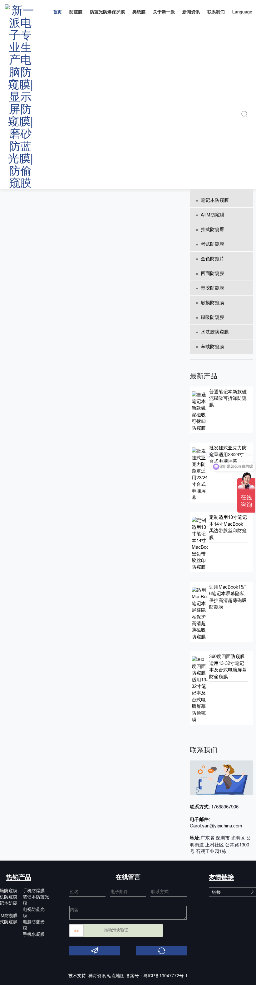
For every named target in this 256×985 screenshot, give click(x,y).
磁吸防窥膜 (212, 317)
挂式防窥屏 (212, 229)
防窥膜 (75, 11)
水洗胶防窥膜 (215, 331)
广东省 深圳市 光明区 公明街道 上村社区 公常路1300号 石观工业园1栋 (220, 844)
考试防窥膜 (212, 244)
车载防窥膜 (212, 346)
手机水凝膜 (34, 934)
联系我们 (216, 11)
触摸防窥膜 (212, 302)
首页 (57, 11)
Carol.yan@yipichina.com (216, 825)
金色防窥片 (212, 258)
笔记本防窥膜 (215, 200)
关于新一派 (164, 11)
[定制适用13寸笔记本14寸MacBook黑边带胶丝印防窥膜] (200, 543)
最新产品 (203, 376)
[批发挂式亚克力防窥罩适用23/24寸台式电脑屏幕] (200, 473)
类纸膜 (138, 11)
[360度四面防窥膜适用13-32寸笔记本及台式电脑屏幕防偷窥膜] (200, 689)
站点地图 (116, 975)
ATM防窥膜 (212, 214)
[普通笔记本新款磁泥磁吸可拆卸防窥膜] (200, 411)
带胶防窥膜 (212, 288)
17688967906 (224, 806)
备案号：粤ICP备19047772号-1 (157, 975)
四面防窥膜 (212, 273)
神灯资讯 (97, 975)
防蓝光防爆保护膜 (107, 11)
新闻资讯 (191, 11)
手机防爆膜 (34, 890)
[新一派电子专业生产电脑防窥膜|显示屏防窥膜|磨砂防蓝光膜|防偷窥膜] (20, 94)
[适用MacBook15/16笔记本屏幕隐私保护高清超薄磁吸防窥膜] (200, 613)
